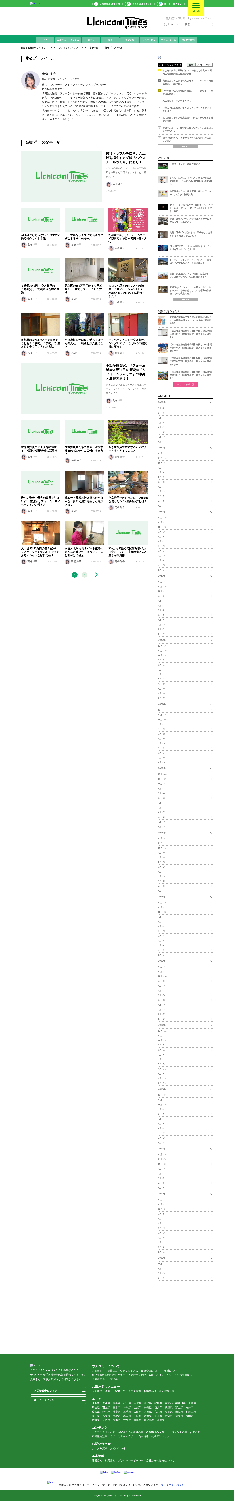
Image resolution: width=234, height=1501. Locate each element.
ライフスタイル (168, 40)
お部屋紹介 (150, 1391)
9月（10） (162, 532)
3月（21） (162, 432)
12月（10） (163, 517)
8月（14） (162, 601)
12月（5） (162, 967)
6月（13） (162, 674)
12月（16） (163, 646)
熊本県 (116, 1420)
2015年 (162, 1089)
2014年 (162, 1148)
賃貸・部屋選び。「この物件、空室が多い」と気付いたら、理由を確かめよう (189, 275)
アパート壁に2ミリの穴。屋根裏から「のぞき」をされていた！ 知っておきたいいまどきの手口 (191, 208)
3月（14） (162, 624)
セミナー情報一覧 (185, 384)
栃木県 (116, 1407)
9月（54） (162, 1045)
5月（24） (162, 872)
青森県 (106, 1403)
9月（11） (162, 981)
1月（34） (162, 762)
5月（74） (162, 743)
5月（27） (162, 807)
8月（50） (162, 729)
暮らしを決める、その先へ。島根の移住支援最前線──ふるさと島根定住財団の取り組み (191, 180)
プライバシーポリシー (131, 1460)
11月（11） (163, 522)
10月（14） (163, 976)
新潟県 (169, 1407)
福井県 (189, 1407)
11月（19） (163, 651)
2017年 (162, 960)
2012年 (162, 1257)
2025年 (162, 447)
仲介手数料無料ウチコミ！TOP (36, 47)
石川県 (158, 1407)
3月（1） (162, 1242)
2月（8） (162, 501)
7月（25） (162, 990)
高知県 (169, 1416)
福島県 (158, 1403)
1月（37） (162, 698)
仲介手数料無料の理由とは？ (108, 1375)
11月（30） (163, 1159)
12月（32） (163, 1031)
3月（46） (162, 689)
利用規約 (110, 1460)
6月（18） (162, 931)
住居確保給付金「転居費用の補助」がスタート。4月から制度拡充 (190, 193)
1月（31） (162, 1142)
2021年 (162, 704)
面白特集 (143, 1436)
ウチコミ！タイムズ (103, 1432)
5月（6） (162, 1123)
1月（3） (162, 955)
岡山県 (96, 1416)
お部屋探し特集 (101, 1391)
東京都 (169, 1403)
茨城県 (106, 1407)
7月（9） (162, 477)
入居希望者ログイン (142, 4)
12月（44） (163, 710)
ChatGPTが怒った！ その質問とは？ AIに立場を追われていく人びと (191, 248)
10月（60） (163, 719)
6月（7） (162, 418)
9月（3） (162, 660)
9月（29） (162, 1169)
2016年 (162, 1025)
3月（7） (162, 496)
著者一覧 (93, 47)
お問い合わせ (117, 1448)
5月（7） (162, 551)
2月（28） (162, 1138)
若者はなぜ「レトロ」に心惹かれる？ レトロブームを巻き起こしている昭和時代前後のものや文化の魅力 (190, 290)
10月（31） (163, 1164)
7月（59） (162, 734)
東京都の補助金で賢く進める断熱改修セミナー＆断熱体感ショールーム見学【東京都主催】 (190, 320)
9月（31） (162, 788)
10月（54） (163, 784)
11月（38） (163, 779)
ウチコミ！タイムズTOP (70, 47)
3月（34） (162, 753)
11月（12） (163, 1100)
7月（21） (162, 926)
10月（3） (162, 1209)
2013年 (162, 1193)
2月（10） (162, 437)
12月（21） (163, 1095)
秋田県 (127, 1403)
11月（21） (163, 907)
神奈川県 (180, 1403)
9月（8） (162, 1214)
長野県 (148, 1407)
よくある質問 (99, 1448)
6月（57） (162, 1059)
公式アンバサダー (161, 1436)
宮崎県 (137, 1420)
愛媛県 (148, 1416)
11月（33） (163, 1035)
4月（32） (162, 812)
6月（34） (162, 995)
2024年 (162, 511)
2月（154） (163, 1078)
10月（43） (163, 848)
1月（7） (162, 441)
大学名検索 (134, 1391)
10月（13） (163, 527)
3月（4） (162, 945)
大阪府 (137, 1411)
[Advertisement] (117, 1326)
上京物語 (112, 1379)
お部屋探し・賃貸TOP (104, 1370)
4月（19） (162, 491)
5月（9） (162, 422)
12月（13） (163, 453)
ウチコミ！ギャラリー (123, 1436)
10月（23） (163, 912)
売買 (110, 40)
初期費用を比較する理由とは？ (146, 1375)
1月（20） (162, 1019)
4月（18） (162, 684)
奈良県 (179, 1411)
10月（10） (163, 1104)
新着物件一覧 (167, 1391)
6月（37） (162, 803)
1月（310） (163, 1083)
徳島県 (179, 1416)
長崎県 (106, 1420)
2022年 (162, 640)
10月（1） (162, 1264)
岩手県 (116, 1403)
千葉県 (192, 1403)
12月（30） (163, 1154)
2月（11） (162, 886)
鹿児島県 (149, 1420)
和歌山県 (191, 1411)
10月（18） (163, 655)
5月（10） (162, 1233)
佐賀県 (96, 1420)
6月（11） (162, 482)
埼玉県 (96, 1407)
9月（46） (162, 852)
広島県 (106, 1416)
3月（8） (162, 560)
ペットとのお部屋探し (179, 1375)
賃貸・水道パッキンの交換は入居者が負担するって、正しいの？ (190, 220)
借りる (91, 40)
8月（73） (162, 1050)
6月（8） (162, 610)
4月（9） (162, 620)
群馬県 (127, 1407)
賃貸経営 (129, 40)
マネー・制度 (149, 40)
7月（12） (162, 670)
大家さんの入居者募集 (130, 1432)
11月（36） (163, 715)
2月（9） (162, 629)
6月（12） (162, 1119)
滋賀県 (169, 1411)
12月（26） (163, 902)
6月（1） (162, 1173)
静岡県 (106, 1411)
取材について (171, 1370)
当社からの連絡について (160, 1460)
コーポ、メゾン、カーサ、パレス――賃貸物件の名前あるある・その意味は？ (190, 261)
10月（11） (163, 591)
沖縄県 (161, 1420)
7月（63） (162, 1054)
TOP (45, 39)
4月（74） (162, 748)
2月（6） (162, 1247)
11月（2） (162, 1204)
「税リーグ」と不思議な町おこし (186, 164)
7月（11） (162, 1223)
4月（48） (162, 1237)
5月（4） (162, 936)
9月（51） (162, 724)
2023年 (162, 575)
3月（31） (162, 1133)
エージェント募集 (177, 1432)
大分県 (127, 1420)
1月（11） (162, 634)
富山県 (179, 1407)
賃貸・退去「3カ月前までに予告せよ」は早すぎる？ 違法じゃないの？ (191, 234)
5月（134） (163, 1000)
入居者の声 (98, 1379)
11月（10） (163, 586)
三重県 (127, 1411)
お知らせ (195, 1432)
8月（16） (162, 1273)
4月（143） (163, 1069)
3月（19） (162, 1009)
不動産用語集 (99, 1436)
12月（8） (162, 582)
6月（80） (162, 738)
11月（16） (163, 458)
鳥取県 (127, 1416)
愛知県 (96, 1411)
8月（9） (162, 536)
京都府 (158, 1411)
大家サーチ (119, 1391)
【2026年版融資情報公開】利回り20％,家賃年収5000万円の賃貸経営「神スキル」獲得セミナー (191, 334)
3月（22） (162, 881)
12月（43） (163, 838)
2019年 (162, 832)
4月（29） (162, 1128)
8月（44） (162, 793)
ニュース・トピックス (68, 40)
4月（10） (162, 555)
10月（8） (162, 463)
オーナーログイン (173, 4)
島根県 (116, 1416)
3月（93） (162, 1074)
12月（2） (162, 1199)
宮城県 (137, 1403)
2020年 (162, 768)
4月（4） (162, 940)
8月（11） (162, 665)
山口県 (137, 1416)
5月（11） (162, 487)
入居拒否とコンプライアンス (177, 100)
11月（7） (162, 971)
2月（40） (162, 693)
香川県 (158, 1416)
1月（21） (162, 891)
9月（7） (162, 468)
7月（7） (162, 413)
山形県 (148, 1403)
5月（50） (162, 1064)
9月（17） (162, 917)
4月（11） (162, 427)
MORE (185, 146)
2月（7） (162, 950)
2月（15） (162, 565)
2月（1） (162, 1183)
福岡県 (189, 1416)
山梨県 (137, 1407)
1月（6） (162, 1188)
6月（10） (162, 546)
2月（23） (162, 1014)
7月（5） (162, 1278)
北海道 (96, 1403)
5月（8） (162, 615)
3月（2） (162, 1178)
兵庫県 (148, 1411)
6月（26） (162, 867)
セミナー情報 (188, 40)
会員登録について (151, 1370)
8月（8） (162, 408)
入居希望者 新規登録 (110, 4)
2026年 (162, 402)
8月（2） (162, 1109)
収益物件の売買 (155, 1432)
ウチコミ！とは (129, 1370)
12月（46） (163, 774)
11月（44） (163, 843)
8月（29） (162, 986)
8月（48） (162, 857)
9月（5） (162, 1268)
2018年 (162, 896)
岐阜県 (116, 1411)
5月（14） (162, 679)
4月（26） (162, 876)
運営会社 (97, 1460)
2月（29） (162, 822)
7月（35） (162, 798)
